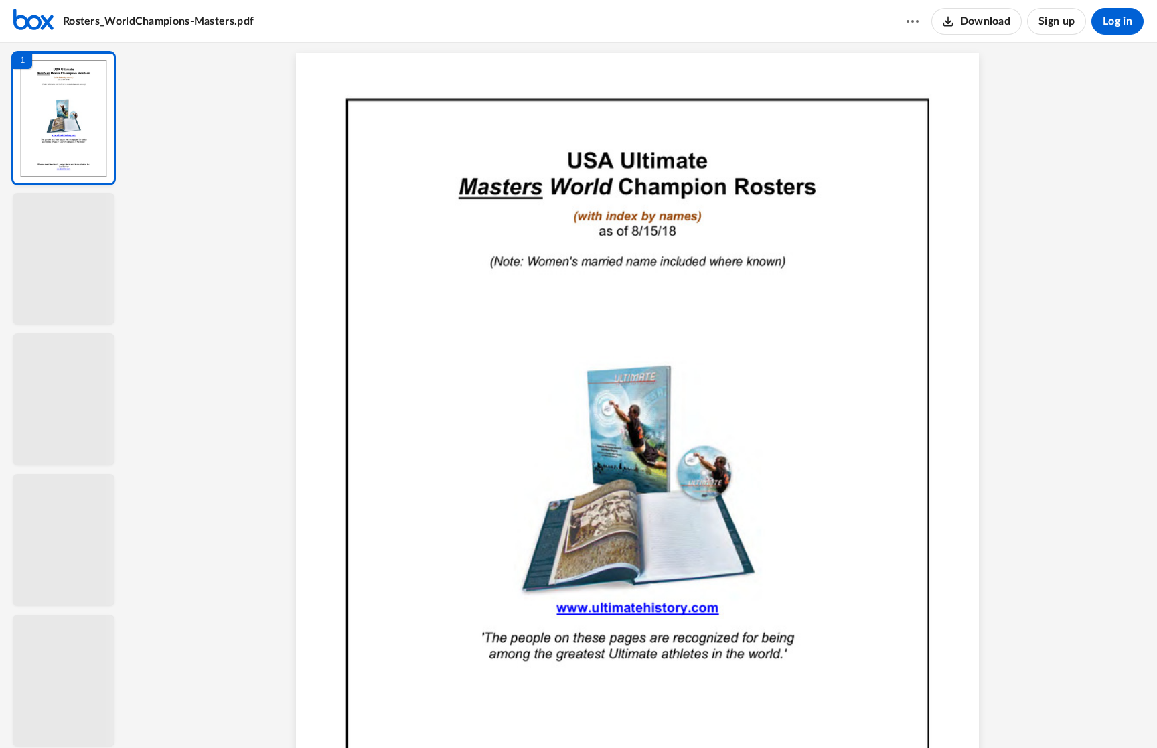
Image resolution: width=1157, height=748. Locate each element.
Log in (1117, 21)
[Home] (33, 21)
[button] (63, 118)
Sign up (1056, 21)
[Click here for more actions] (912, 21)
